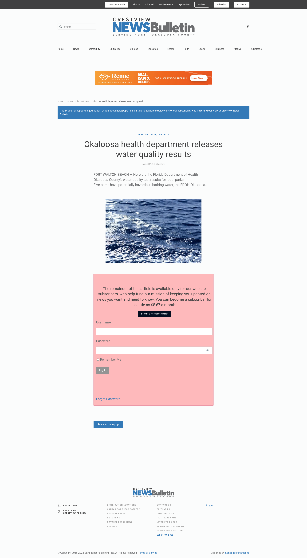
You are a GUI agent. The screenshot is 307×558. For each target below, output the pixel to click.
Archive (237, 48)
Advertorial (256, 48)
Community (94, 48)
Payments (241, 4)
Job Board (149, 4)
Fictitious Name (166, 4)
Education (153, 48)
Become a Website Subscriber (154, 313)
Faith (186, 48)
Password (103, 341)
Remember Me (110, 359)
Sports (202, 48)
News (76, 48)
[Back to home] (153, 26)
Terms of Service (147, 552)
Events (170, 48)
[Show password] (208, 350)
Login (209, 505)
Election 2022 (165, 535)
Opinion (134, 48)
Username (103, 322)
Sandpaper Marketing (237, 552)
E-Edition (201, 4)
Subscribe (221, 4)
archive (161, 164)
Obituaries (115, 48)
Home (61, 48)
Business (219, 48)
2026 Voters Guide (116, 4)
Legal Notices (183, 4)
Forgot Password (108, 399)
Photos (136, 4)
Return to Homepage (108, 424)
